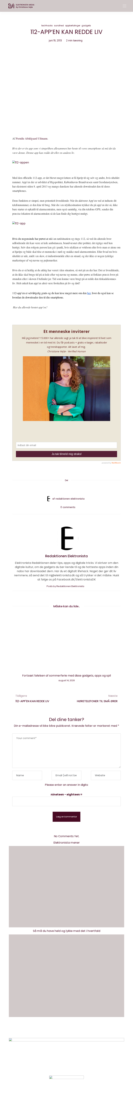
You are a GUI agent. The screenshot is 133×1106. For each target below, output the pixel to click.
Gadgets (86, 25)
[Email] (66, 488)
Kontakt (53, 1030)
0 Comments (67, 507)
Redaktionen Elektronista (70, 498)
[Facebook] (53, 488)
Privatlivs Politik (74, 1030)
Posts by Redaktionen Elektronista (66, 586)
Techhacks (47, 25)
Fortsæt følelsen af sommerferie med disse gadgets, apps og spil (66, 676)
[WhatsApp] (73, 488)
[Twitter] (60, 488)
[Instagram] (61, 1095)
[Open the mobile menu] (124, 6)
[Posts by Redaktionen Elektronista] (48, 498)
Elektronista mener (67, 843)
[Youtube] (72, 1095)
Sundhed (59, 25)
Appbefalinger (72, 25)
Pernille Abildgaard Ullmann (31, 138)
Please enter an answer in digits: (66, 785)
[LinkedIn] (80, 488)
